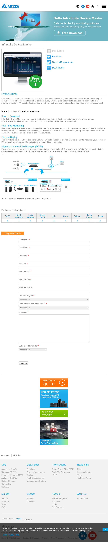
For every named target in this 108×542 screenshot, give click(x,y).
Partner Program (59, 498)
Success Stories (84, 472)
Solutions (31, 469)
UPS (3, 465)
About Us (81, 494)
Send (7, 455)
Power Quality (59, 465)
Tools (3, 504)
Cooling (30, 475)
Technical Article (84, 478)
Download (5, 501)
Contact (30, 494)
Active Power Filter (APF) (63, 469)
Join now (56, 501)
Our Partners (57, 507)
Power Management (36, 472)
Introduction (58, 51)
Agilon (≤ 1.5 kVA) (9, 478)
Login (54, 504)
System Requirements (63, 62)
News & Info (83, 465)
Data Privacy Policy (11, 535)
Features (56, 56)
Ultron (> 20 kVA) (9, 472)
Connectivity (6, 484)
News (79, 469)
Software (5, 487)
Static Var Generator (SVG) (61, 473)
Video (79, 475)
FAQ (3, 507)
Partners (56, 494)
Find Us (30, 498)
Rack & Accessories (35, 478)
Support (5, 494)
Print (18, 455)
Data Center (33, 465)
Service (4, 498)
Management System (36, 481)
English (12, 519)
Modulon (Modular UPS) (12, 475)
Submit (23, 363)
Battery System (8, 481)
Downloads (58, 68)
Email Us (31, 501)
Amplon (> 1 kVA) (9, 469)
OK (105, 530)
